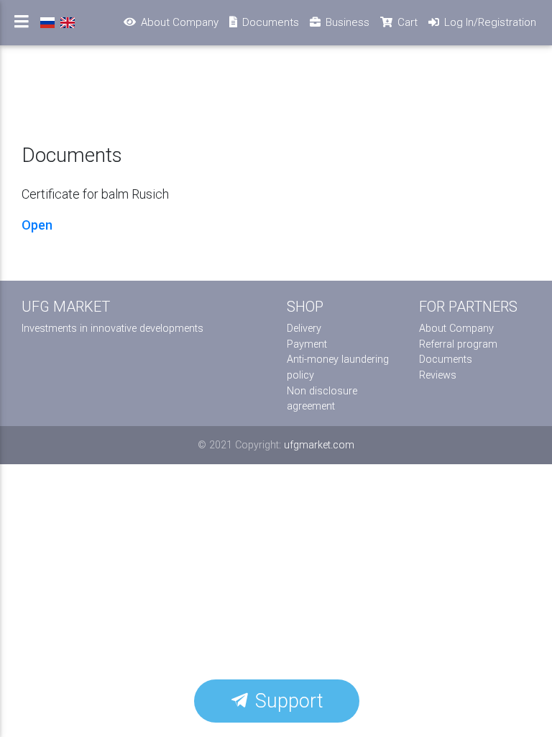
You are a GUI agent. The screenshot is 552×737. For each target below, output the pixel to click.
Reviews (437, 375)
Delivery (304, 328)
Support (286, 701)
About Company (456, 328)
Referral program (458, 344)
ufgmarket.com (319, 445)
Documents (445, 359)
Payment (307, 344)
